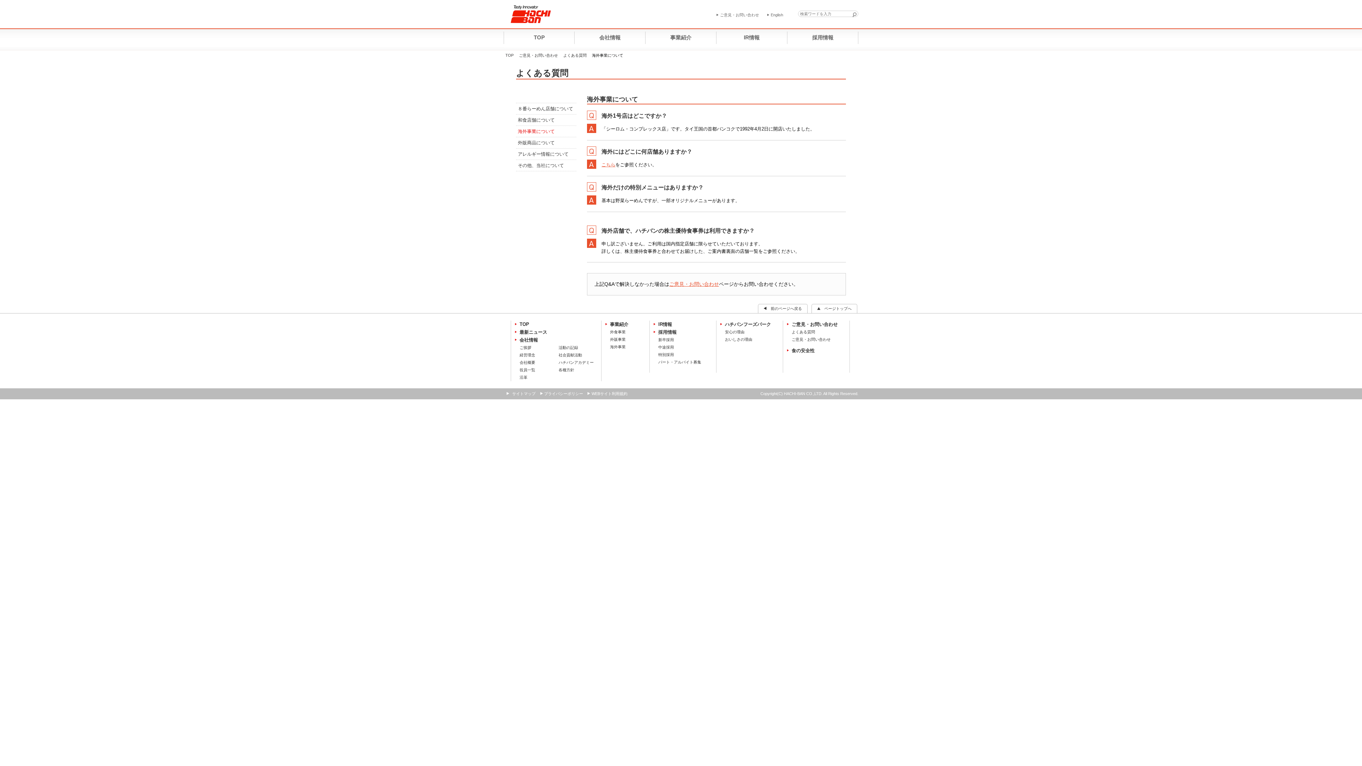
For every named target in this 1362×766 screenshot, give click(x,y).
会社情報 (529, 340)
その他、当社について (541, 165)
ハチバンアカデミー (576, 362)
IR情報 (665, 324)
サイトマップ (524, 394)
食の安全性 (803, 350)
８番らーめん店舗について (545, 108)
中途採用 (666, 347)
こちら (608, 164)
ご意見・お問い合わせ (538, 55)
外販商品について (536, 142)
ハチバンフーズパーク (748, 324)
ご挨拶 (525, 347)
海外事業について (536, 131)
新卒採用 (666, 340)
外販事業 (618, 339)
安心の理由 (734, 332)
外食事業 (618, 332)
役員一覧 (527, 370)
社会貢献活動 (570, 355)
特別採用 (666, 355)
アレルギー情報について (543, 154)
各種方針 (566, 370)
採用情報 (667, 332)
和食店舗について (536, 120)
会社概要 (527, 362)
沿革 (523, 377)
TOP (509, 55)
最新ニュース (533, 332)
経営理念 (527, 355)
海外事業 (618, 347)
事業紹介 (619, 324)
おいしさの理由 (738, 339)
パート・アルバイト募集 (679, 362)
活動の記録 (568, 347)
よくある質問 (575, 55)
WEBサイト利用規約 (609, 394)
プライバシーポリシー (563, 394)
